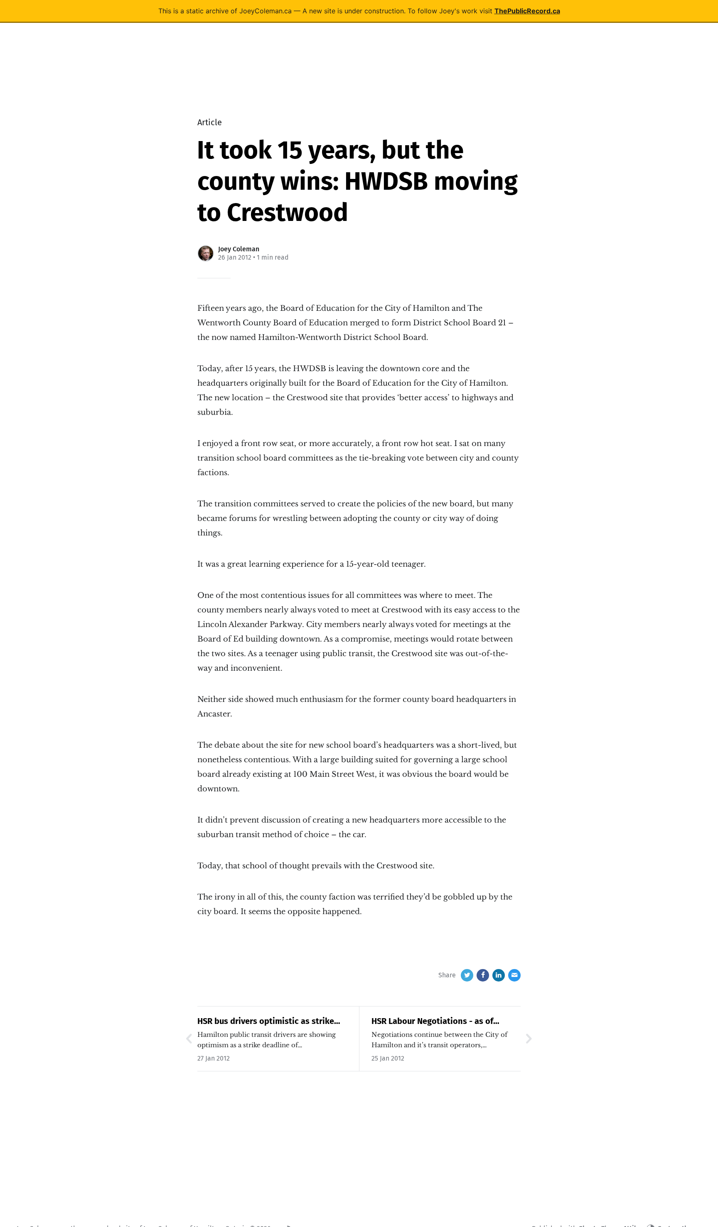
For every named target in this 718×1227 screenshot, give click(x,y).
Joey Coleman (238, 249)
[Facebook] (483, 975)
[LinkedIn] (498, 975)
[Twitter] (467, 975)
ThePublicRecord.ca (527, 11)
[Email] (514, 975)
